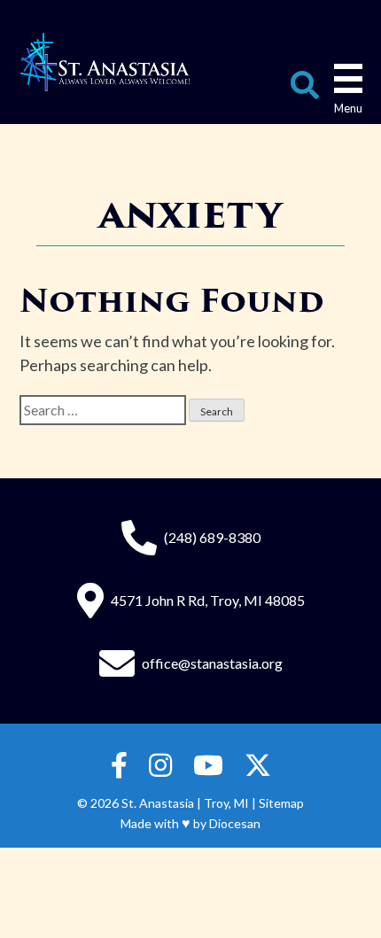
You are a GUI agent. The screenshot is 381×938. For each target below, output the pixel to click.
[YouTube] (208, 765)
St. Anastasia (157, 802)
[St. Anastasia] (105, 62)
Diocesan (234, 823)
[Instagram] (160, 765)
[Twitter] (258, 765)
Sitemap (281, 802)
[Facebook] (119, 765)
